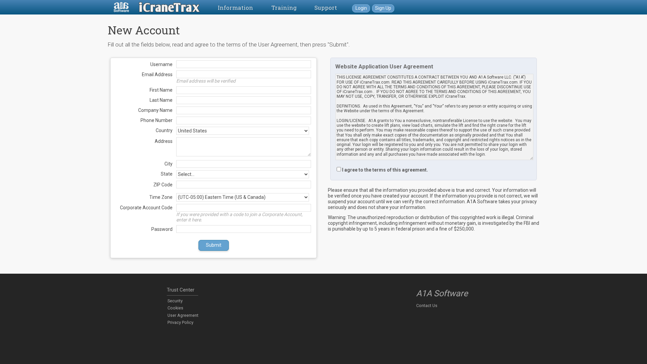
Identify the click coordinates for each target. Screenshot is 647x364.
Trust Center (180, 290)
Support (325, 7)
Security (175, 300)
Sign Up (383, 8)
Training (284, 7)
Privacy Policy (180, 322)
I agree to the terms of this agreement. (385, 170)
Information (235, 7)
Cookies (175, 307)
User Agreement (182, 315)
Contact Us (426, 305)
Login (361, 8)
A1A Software (442, 293)
